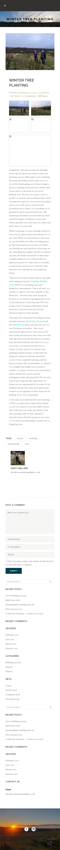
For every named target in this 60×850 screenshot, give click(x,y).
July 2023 (10, 639)
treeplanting (13, 444)
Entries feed (11, 690)
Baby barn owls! (13, 600)
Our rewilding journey (16, 595)
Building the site (13, 662)
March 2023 (11, 644)
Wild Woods (18, 325)
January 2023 (12, 648)
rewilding (33, 438)
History (9, 667)
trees (27, 444)
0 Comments (29, 96)
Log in (9, 685)
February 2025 (12, 635)
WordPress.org (12, 699)
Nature (45, 92)
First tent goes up (14, 609)
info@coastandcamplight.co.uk (20, 794)
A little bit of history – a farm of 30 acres (24, 613)
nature (20, 438)
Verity (17, 96)
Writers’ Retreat (36, 321)
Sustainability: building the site (20, 604)
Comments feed (13, 694)
